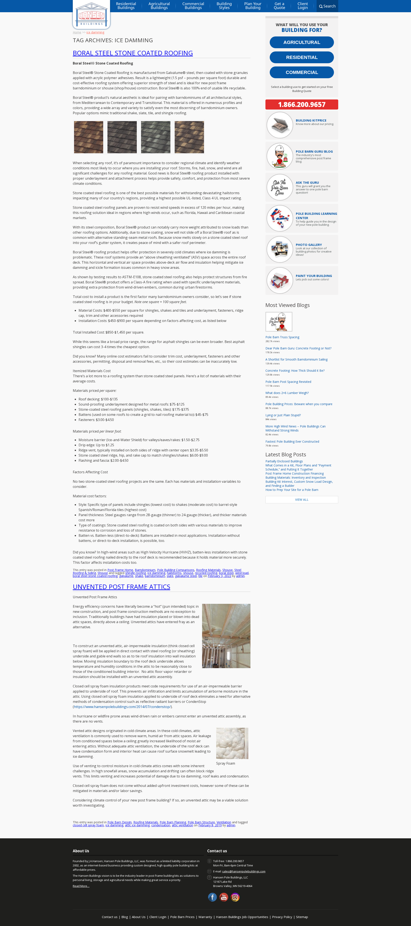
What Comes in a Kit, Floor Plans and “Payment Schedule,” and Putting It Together (298, 467)
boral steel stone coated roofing (95, 576)
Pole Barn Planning (173, 822)
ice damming (156, 573)
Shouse (227, 570)
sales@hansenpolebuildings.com (243, 871)
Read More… (81, 886)
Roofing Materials (208, 570)
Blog (124, 917)
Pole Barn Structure (201, 822)
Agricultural (301, 42)
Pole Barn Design (119, 822)
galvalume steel (186, 576)
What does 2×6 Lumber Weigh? (287, 393)
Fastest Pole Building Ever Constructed (292, 441)
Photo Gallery (309, 244)
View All (301, 500)
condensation (160, 825)
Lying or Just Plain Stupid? (283, 415)
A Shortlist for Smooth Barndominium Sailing (296, 359)
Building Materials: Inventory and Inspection (295, 477)
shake (139, 576)
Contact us (110, 917)
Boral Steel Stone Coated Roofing (133, 52)
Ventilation (224, 822)
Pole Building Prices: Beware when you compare (298, 404)
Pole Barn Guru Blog (314, 151)
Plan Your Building (252, 5)
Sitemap (302, 917)
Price (311, 120)
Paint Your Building (314, 276)
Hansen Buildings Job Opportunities (242, 917)
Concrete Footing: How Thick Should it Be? (295, 370)
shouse (188, 573)
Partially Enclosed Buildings (284, 461)
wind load (242, 573)
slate (170, 576)
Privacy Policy (282, 917)
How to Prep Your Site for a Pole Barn (291, 490)
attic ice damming (137, 825)
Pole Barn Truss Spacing (282, 337)
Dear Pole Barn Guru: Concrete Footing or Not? (298, 348)
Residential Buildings (126, 5)
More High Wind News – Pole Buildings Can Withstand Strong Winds (295, 428)
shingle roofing (135, 573)
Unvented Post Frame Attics (121, 586)
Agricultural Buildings (159, 5)
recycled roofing (206, 573)
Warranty (205, 917)
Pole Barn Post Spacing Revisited (288, 382)
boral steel (226, 573)
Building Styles (224, 5)
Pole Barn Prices (182, 917)
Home (77, 32)
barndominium (155, 576)
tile (200, 576)
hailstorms (174, 573)
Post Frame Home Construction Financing (294, 473)
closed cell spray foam (88, 825)
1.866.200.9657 (302, 104)
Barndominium (145, 570)
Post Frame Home (120, 570)
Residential (302, 57)
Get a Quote (279, 5)
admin (240, 576)
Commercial (302, 72)
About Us (139, 917)
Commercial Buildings (193, 5)
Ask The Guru (307, 182)
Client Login (303, 5)
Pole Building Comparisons (175, 570)
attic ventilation (182, 825)
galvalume (126, 576)
